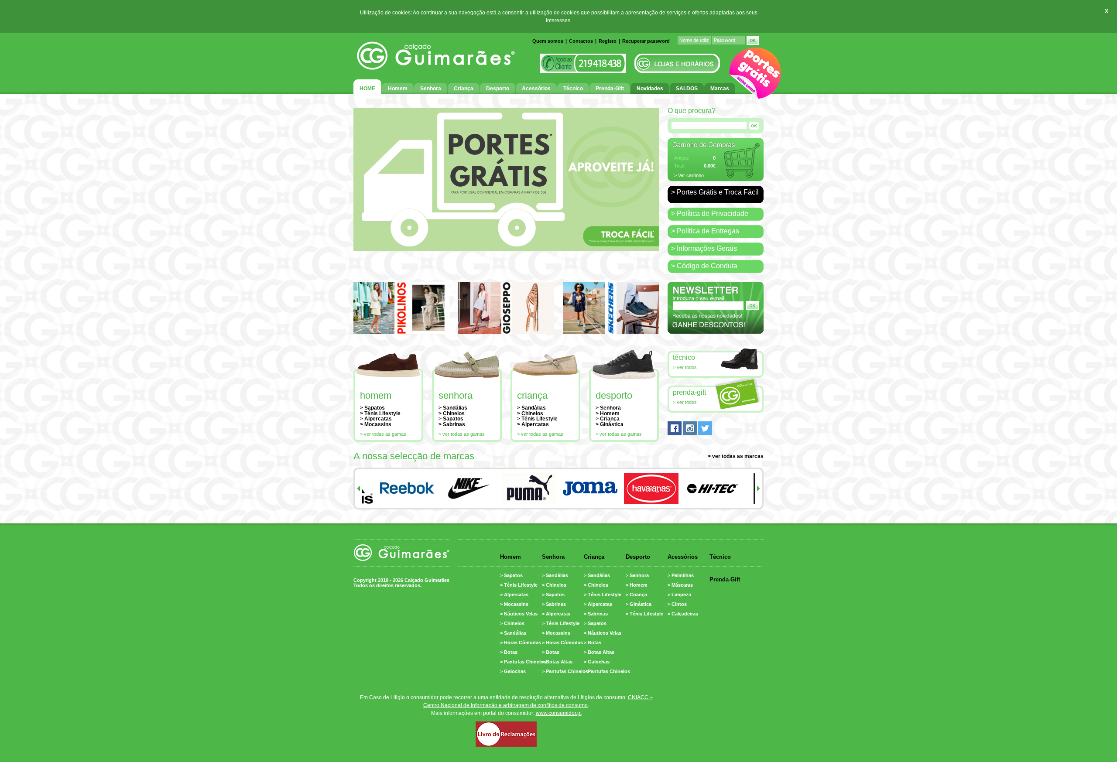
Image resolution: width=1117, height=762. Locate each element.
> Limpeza (679, 594)
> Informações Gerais (704, 248)
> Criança (608, 419)
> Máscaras (680, 585)
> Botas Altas (557, 661)
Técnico (684, 357)
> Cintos (677, 604)
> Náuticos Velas (519, 613)
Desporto (614, 395)
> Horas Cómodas (520, 642)
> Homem (608, 413)
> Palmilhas (681, 575)
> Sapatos (372, 408)
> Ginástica (610, 424)
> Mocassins (375, 424)
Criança (532, 395)
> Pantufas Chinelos (523, 661)
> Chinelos (452, 413)
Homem (375, 395)
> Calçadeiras (683, 613)
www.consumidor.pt (559, 713)
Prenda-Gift (689, 392)
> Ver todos (685, 367)
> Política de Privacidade (709, 213)
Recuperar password (646, 41)
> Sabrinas (452, 424)
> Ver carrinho (689, 175)
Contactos (581, 41)
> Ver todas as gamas (383, 434)
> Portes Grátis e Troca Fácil (715, 192)
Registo (608, 41)
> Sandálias (453, 408)
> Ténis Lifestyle (380, 413)
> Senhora (608, 408)
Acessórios (683, 557)
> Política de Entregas (705, 231)
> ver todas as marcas (736, 456)
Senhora (456, 395)
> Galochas (513, 671)
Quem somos (547, 41)
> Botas (508, 652)
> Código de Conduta (704, 266)
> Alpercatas (376, 419)
